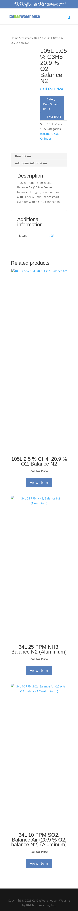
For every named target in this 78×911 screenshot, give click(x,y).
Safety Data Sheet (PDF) (50, 104)
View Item (39, 482)
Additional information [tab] (31, 163)
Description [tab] (23, 156)
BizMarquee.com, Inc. (41, 905)
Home (14, 38)
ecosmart (26, 38)
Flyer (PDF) (53, 116)
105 (51, 235)
